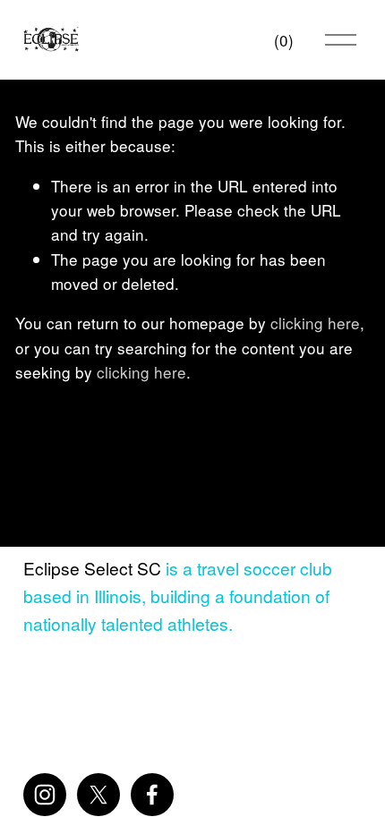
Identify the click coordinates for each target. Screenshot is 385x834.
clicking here (315, 322)
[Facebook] (152, 794)
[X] (98, 794)
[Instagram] (44, 794)
